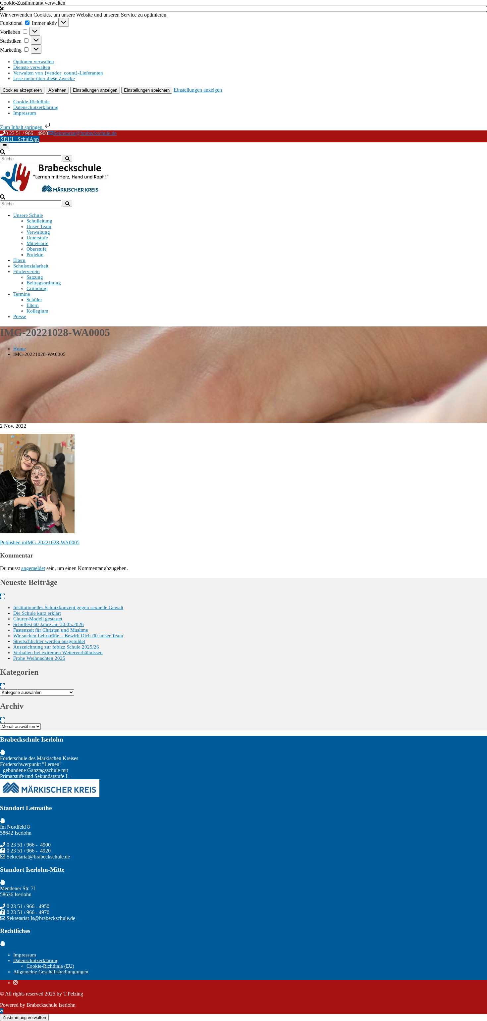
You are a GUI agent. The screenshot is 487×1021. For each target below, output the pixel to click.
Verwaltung (38, 232)
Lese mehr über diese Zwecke (44, 78)
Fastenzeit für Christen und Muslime (50, 630)
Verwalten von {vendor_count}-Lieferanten (58, 72)
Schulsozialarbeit (30, 265)
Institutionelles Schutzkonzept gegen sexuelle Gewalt (68, 607)
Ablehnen (57, 90)
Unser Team (39, 226)
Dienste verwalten (31, 67)
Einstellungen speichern (147, 90)
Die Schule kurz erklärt (37, 613)
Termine (21, 294)
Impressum (24, 113)
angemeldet (33, 568)
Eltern (19, 260)
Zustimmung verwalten (24, 1017)
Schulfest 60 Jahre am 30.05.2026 (48, 624)
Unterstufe (37, 237)
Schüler (34, 299)
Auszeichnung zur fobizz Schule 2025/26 (56, 647)
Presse (19, 316)
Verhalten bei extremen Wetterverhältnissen (58, 652)
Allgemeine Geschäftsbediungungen (50, 971)
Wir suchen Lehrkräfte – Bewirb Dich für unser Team (68, 635)
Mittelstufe (37, 243)
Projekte (35, 254)
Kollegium (37, 311)
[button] (243, 9)
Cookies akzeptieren (22, 90)
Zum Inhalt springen (22, 127)
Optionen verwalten (33, 61)
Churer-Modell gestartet (37, 618)
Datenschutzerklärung (36, 107)
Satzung (35, 277)
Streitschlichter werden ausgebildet (49, 641)
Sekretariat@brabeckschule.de (85, 133)
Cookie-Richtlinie (31, 101)
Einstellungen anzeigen (95, 90)
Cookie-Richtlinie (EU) (50, 966)
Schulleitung (39, 220)
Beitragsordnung (44, 282)
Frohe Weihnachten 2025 (39, 658)
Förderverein (26, 271)
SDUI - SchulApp (20, 139)
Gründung (37, 288)
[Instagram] (15, 982)
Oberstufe (37, 249)
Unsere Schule (28, 215)
